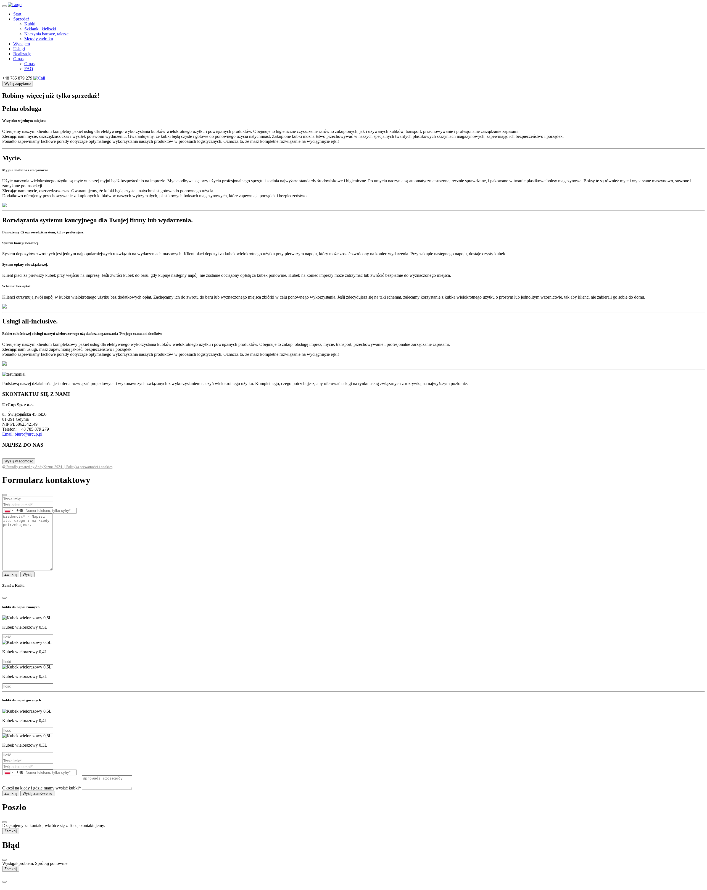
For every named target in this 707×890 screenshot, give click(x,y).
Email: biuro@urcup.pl (22, 434)
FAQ (28, 68)
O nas (29, 63)
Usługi (19, 48)
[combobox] (12, 510)
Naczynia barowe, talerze (46, 33)
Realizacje (22, 53)
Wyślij (27, 574)
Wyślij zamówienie (37, 793)
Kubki (29, 24)
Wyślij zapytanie (17, 83)
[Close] (4, 495)
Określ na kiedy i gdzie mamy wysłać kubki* (41, 788)
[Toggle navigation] (4, 6)
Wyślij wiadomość (18, 461)
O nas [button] (18, 58)
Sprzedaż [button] (21, 19)
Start (17, 14)
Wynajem (21, 43)
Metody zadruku (38, 38)
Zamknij (10, 574)
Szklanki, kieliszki (40, 29)
